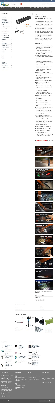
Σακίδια (2, 9)
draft (3, 41)
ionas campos (4, 33)
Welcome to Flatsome (21, 376)
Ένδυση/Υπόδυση (18, 7)
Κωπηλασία (4, 49)
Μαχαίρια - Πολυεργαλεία (4, 63)
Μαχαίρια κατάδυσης (5, 30)
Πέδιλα (3, 24)
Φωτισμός (29, 7)
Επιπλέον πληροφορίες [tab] (20, 304)
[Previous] (17, 21)
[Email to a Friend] (40, 300)
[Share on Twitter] (38, 300)
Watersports (4, 17)
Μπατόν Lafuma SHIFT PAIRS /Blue (29, 329)
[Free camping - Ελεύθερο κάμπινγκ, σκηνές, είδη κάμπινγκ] (5, 4)
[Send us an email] (53, 0)
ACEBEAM (42, 309)
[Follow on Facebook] (50, 0)
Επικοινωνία (38, 0)
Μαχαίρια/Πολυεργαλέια (45, 7)
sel (34, 379)
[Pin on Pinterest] (42, 300)
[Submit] (21, 4)
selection (37, 379)
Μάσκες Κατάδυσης (5, 35)
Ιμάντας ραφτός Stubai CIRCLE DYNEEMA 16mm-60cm (19, 329)
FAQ (44, 0)
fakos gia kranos (36, 375)
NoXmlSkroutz (31, 379)
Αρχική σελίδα (37, 14)
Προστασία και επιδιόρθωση (4, 20)
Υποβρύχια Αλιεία (5, 67)
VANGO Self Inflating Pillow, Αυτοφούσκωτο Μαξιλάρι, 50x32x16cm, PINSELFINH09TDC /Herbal (48, 330)
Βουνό (7, 7)
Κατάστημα (29, 0)
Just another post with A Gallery (21, 380)
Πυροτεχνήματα (35, 7)
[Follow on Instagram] (51, 0)
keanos (34, 377)
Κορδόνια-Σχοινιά (5, 45)
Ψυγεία (24, 7)
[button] (43, 4)
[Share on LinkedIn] (44, 300)
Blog (41, 0)
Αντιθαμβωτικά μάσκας (6, 26)
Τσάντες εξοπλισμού (5, 37)
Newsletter (47, 0)
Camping (2, 7)
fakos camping (31, 375)
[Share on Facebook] (36, 300)
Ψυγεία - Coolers (5, 69)
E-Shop (33, 0)
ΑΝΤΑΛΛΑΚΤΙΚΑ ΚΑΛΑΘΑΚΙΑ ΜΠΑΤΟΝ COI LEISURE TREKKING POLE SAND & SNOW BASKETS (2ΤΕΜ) (39, 329)
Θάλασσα (11, 7)
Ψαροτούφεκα (4, 43)
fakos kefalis (30, 377)
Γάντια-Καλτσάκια (5, 22)
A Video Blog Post (20, 387)
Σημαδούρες (4, 39)
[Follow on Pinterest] (9, 396)
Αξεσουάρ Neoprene (5, 47)
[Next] (32, 21)
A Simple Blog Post (20, 383)
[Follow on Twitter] (52, 0)
